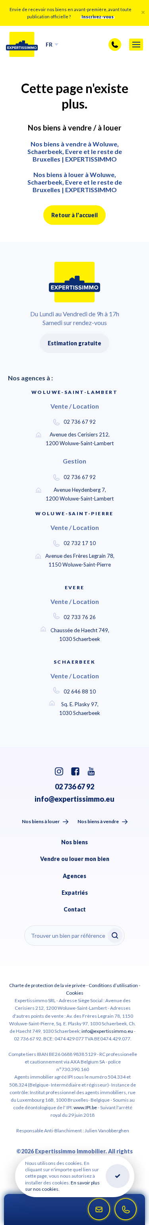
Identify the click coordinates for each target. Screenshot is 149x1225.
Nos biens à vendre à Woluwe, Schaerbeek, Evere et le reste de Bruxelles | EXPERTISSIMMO (74, 151)
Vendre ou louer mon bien (74, 858)
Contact (75, 909)
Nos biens (74, 842)
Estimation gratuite (74, 343)
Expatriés (75, 892)
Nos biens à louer (41, 821)
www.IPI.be (85, 1107)
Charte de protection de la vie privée (47, 985)
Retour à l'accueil (74, 215)
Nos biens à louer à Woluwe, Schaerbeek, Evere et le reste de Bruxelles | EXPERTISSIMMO (74, 182)
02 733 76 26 (80, 617)
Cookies (74, 993)
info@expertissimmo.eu (74, 799)
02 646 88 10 (80, 691)
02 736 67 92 (80, 422)
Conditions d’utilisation (113, 985)
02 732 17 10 (80, 543)
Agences (74, 875)
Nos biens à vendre (98, 821)
